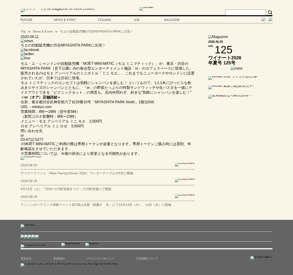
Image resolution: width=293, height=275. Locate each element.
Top (23, 31)
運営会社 (26, 258)
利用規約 (59, 258)
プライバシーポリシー (100, 258)
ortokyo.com (42, 107)
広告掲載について (147, 258)
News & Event (43, 31)
